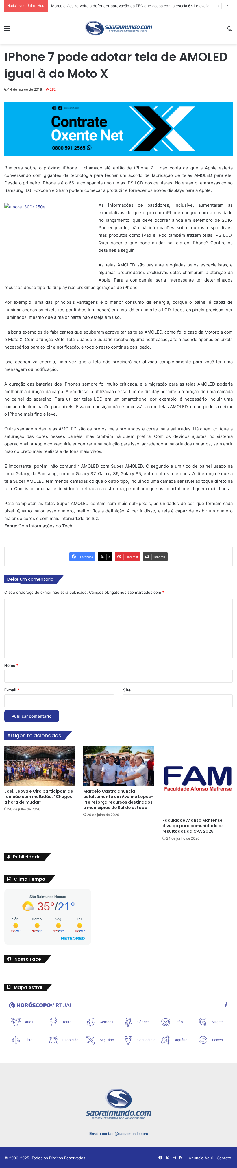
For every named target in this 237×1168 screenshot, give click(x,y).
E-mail (11, 690)
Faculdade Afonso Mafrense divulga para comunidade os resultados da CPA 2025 (193, 825)
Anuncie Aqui (201, 1158)
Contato (224, 1158)
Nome (11, 665)
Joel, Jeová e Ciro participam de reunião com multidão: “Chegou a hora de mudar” (38, 796)
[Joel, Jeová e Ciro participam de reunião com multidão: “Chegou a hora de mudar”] (39, 766)
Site (127, 690)
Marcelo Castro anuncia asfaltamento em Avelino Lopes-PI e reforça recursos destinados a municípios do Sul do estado (118, 799)
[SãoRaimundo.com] (118, 28)
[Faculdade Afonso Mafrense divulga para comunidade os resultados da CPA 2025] (197, 780)
